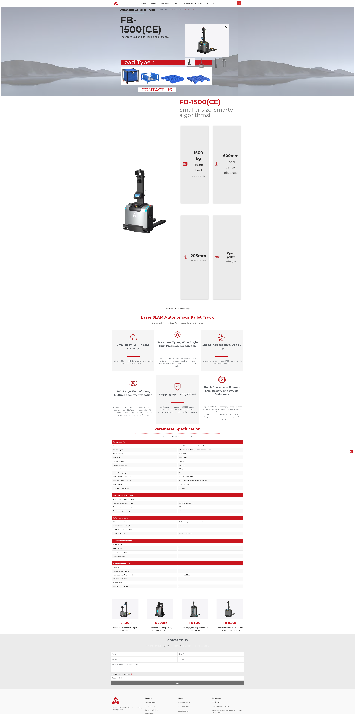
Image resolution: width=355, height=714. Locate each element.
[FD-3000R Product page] (160, 609)
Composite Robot (151, 710)
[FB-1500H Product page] (125, 609)
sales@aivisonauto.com (220, 706)
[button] (157, 89)
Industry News (183, 706)
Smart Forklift (150, 706)
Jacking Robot (150, 703)
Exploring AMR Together (192, 3)
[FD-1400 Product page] (195, 609)
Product (153, 3)
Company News (184, 703)
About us (210, 3)
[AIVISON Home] (116, 3)
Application (164, 3)
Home (143, 3)
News (176, 3)
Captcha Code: (122, 674)
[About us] (239, 3)
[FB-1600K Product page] (230, 609)
